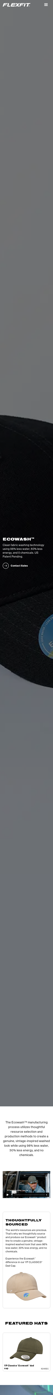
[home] (22, 5)
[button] (46, 5)
